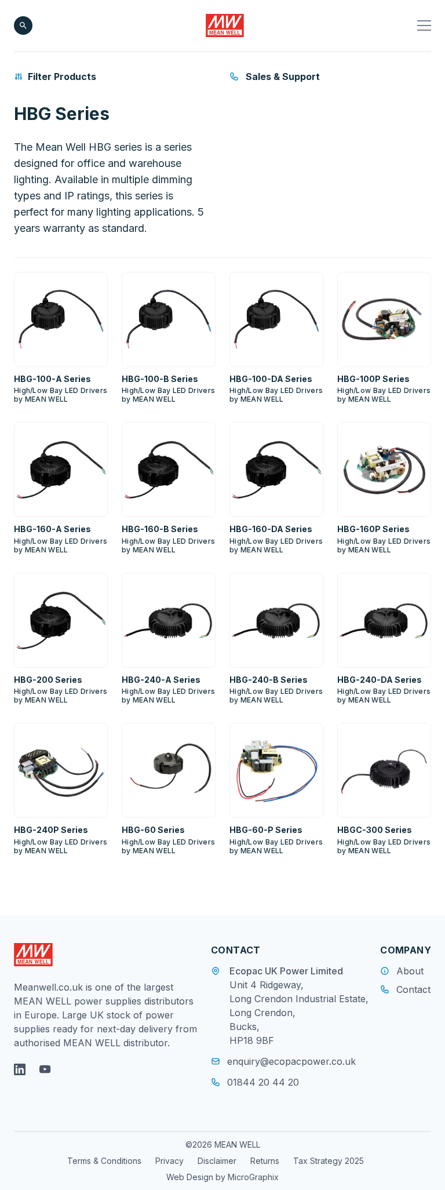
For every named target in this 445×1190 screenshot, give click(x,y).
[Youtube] (45, 1069)
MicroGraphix (253, 1177)
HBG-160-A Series (52, 529)
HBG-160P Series (373, 529)
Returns (264, 1161)
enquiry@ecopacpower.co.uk (291, 1061)
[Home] (225, 25)
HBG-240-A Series (161, 680)
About (410, 971)
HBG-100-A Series (52, 379)
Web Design (191, 1177)
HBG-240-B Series (268, 680)
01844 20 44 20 (263, 1082)
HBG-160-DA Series (270, 529)
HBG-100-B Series (160, 379)
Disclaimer (217, 1161)
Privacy (169, 1161)
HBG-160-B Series (160, 529)
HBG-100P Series (373, 379)
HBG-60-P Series (265, 830)
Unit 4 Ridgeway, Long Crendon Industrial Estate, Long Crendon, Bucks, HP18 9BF (299, 1012)
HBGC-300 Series (374, 830)
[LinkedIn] (19, 1069)
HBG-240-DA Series (379, 680)
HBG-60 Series (153, 830)
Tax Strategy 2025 (328, 1161)
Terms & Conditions (104, 1161)
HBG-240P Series (51, 830)
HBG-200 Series (48, 680)
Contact (413, 989)
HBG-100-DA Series (270, 379)
